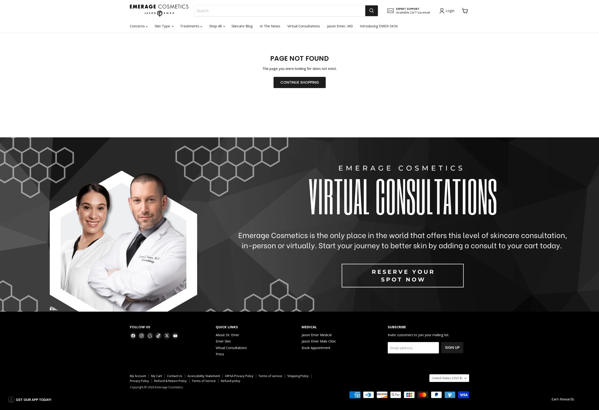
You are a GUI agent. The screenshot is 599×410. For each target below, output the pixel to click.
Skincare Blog (242, 26)
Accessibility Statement (203, 376)
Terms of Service (204, 381)
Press (220, 354)
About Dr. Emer (227, 335)
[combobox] (279, 10)
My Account (138, 376)
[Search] (371, 10)
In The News (270, 26)
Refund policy (230, 381)
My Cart (156, 376)
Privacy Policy (139, 381)
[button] (30, 399)
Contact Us (174, 376)
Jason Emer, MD (340, 26)
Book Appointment (316, 348)
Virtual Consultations (303, 26)
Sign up (452, 347)
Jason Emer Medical (317, 335)
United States (447, 378)
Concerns (138, 26)
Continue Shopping (299, 82)
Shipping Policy (298, 376)
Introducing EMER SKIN (379, 26)
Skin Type (163, 26)
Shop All (216, 26)
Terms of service (270, 376)
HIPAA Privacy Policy (239, 376)
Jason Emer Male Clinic (319, 341)
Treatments (190, 26)
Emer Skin (223, 341)
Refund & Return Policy (170, 381)
